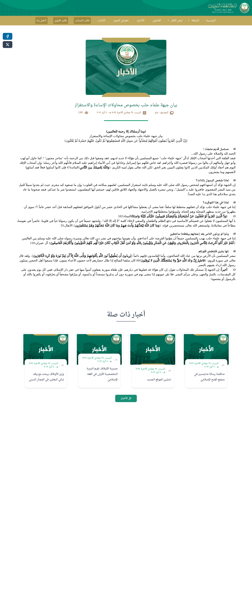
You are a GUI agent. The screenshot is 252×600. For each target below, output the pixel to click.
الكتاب (101, 20)
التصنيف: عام (161, 113)
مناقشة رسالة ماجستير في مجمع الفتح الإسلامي (209, 377)
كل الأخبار (126, 398)
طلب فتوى (61, 20)
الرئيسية (210, 20)
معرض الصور (121, 20)
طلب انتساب (82, 20)
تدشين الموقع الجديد (159, 379)
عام (223, 365)
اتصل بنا (41, 20)
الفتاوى (157, 20)
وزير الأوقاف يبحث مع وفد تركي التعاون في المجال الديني (46, 377)
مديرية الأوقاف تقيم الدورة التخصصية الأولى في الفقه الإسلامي (102, 374)
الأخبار (140, 20)
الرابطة (195, 20)
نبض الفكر (177, 20)
